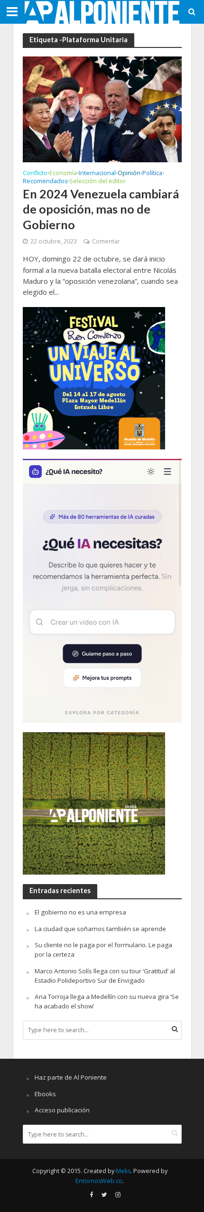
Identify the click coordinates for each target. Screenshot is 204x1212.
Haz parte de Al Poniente (71, 1077)
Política (152, 173)
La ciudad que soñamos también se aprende (100, 928)
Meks (123, 1171)
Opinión (129, 173)
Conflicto (35, 173)
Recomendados (45, 181)
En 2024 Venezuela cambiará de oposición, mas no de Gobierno (101, 209)
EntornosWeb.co (98, 1181)
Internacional (97, 173)
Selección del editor (97, 181)
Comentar (106, 241)
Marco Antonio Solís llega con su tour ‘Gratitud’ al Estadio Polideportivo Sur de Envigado (105, 976)
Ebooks (45, 1094)
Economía (63, 173)
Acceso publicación (62, 1110)
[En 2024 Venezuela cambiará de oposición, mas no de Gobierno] (102, 108)
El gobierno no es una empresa (80, 912)
